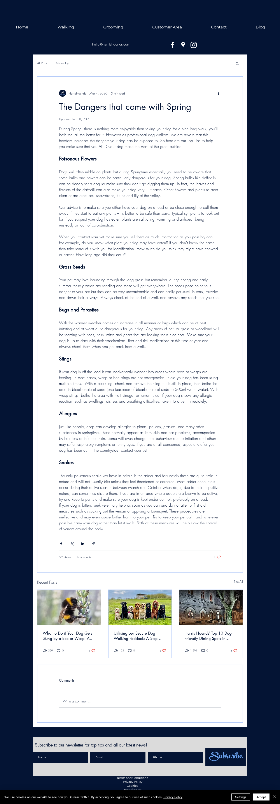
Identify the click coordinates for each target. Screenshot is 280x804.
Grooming (62, 63)
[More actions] (218, 93)
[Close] (274, 796)
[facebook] (172, 45)
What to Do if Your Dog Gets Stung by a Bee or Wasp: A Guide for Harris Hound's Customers (67, 635)
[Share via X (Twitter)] (72, 543)
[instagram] (193, 45)
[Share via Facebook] (61, 543)
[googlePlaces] (183, 45)
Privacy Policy (132, 781)
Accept (261, 797)
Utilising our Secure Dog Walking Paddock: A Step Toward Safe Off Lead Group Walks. (138, 635)
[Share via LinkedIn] (82, 543)
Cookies (133, 785)
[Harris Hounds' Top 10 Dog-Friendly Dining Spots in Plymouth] (211, 607)
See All (238, 581)
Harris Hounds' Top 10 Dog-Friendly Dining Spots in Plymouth (208, 635)
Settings (240, 797)
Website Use (133, 789)
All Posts (42, 63)
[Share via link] (93, 543)
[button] (237, 63)
